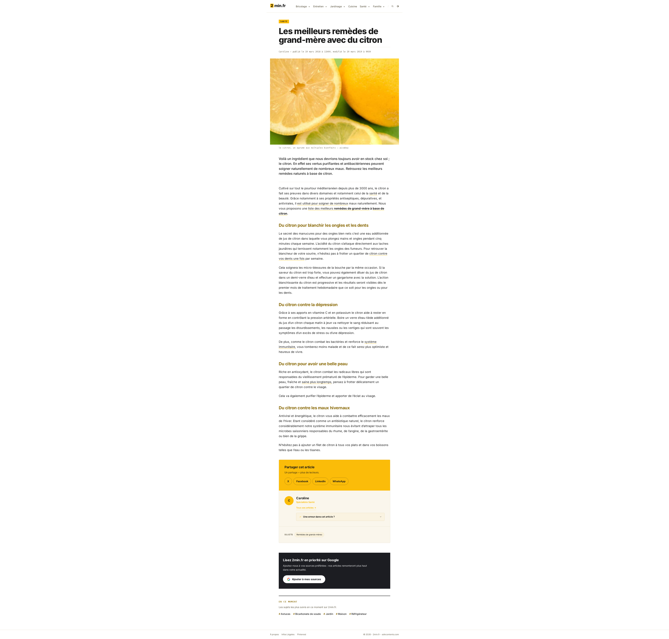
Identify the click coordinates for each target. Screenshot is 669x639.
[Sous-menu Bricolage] (309, 7)
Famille (377, 6)
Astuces (285, 613)
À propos (274, 634)
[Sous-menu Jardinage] (344, 7)
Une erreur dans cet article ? (319, 516)
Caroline (284, 51)
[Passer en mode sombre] (398, 6)
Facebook (302, 481)
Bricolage (301, 6)
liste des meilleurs (339, 208)
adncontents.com (390, 634)
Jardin (329, 613)
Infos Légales (288, 634)
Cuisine (352, 6)
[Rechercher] (392, 6)
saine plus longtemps (316, 382)
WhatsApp (339, 481)
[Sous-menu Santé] (369, 7)
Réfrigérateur (359, 613)
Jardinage (336, 6)
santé (373, 193)
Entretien (318, 6)
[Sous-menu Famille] (384, 7)
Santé (363, 6)
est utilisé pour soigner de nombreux (322, 203)
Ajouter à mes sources (306, 579)
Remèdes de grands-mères (309, 534)
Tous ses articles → (306, 507)
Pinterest (301, 634)
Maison (342, 613)
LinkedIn (320, 481)
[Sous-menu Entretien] (326, 7)
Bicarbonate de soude (308, 613)
